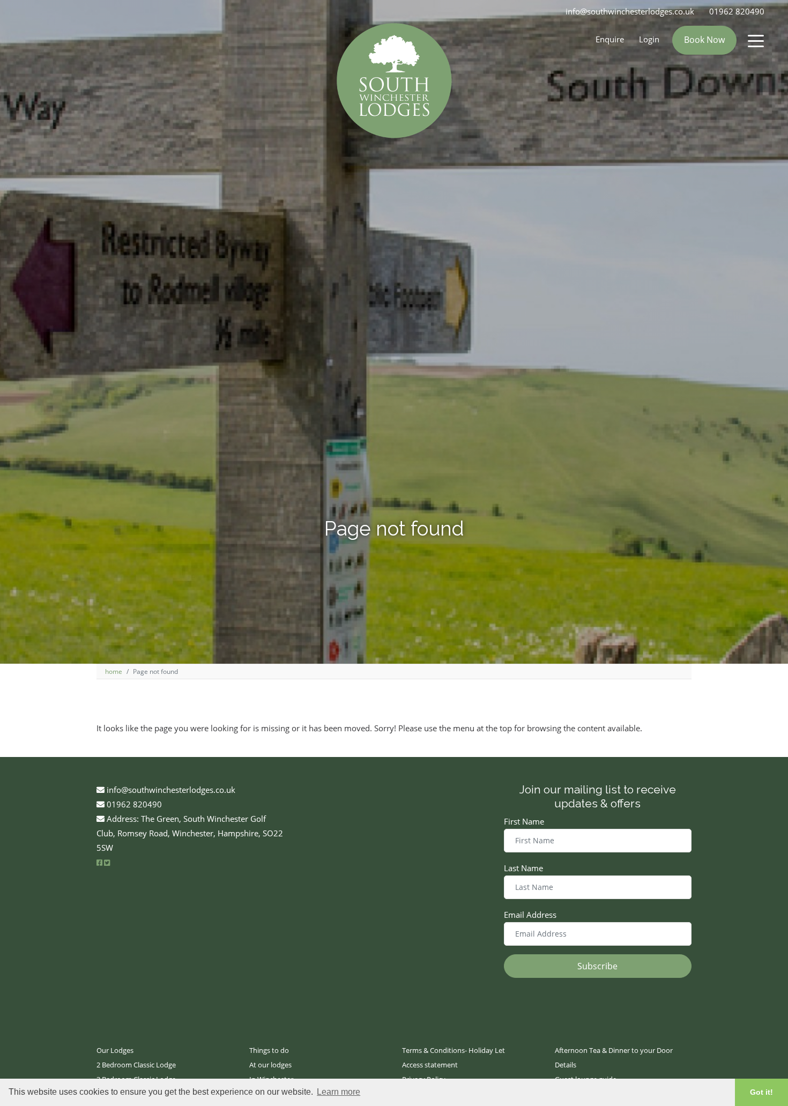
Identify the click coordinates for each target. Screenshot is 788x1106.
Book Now (704, 40)
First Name (524, 821)
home (113, 671)
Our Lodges (114, 1050)
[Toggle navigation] (756, 40)
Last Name (523, 868)
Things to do (269, 1050)
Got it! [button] (761, 1092)
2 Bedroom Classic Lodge (136, 1065)
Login (649, 39)
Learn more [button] (338, 1091)
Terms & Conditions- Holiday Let (453, 1050)
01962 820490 (736, 11)
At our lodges (270, 1065)
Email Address (530, 914)
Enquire (610, 39)
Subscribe (597, 966)
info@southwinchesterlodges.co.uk (630, 11)
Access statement (430, 1065)
